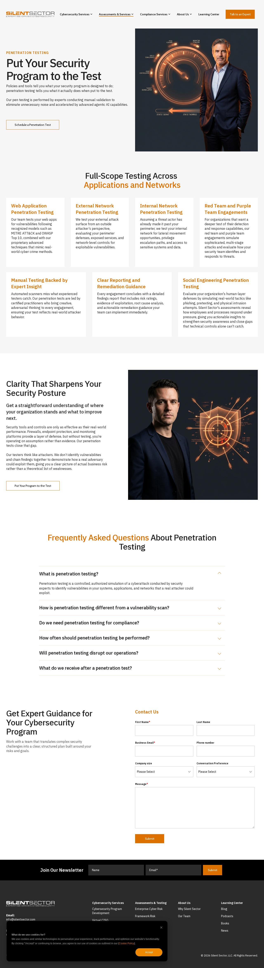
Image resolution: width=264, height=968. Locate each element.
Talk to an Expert (240, 14)
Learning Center (208, 14)
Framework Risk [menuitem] (145, 916)
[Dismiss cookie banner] (161, 928)
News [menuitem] (224, 930)
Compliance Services (153, 14)
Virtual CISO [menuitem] (100, 920)
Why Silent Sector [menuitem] (189, 909)
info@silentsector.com (20, 919)
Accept (149, 952)
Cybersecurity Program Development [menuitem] (107, 911)
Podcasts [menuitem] (227, 916)
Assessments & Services (115, 14)
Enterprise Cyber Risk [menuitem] (149, 909)
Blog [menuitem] (224, 909)
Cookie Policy (126, 943)
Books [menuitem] (225, 923)
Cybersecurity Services (75, 14)
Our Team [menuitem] (184, 916)
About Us (183, 14)
